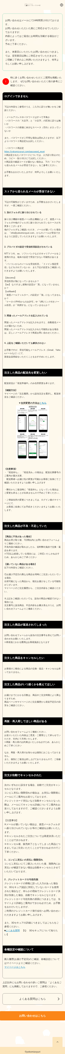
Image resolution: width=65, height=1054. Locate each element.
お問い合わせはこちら (32, 1015)
